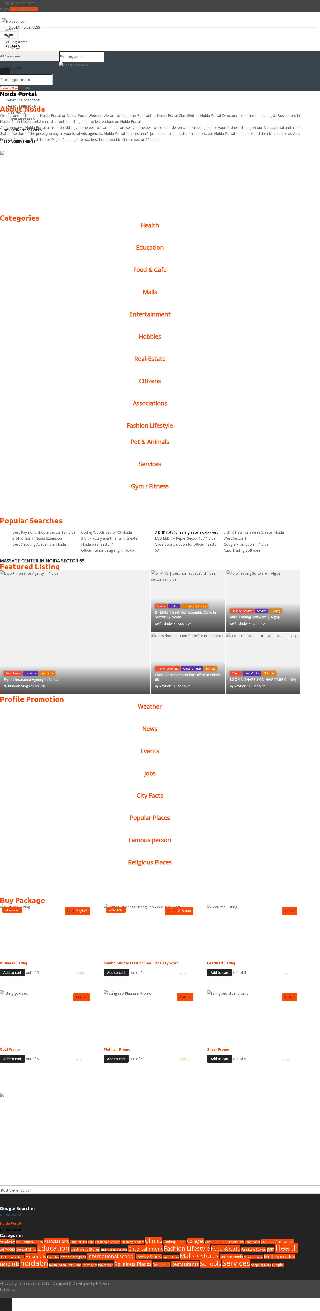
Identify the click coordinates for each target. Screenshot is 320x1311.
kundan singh (19, 686)
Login (4, 9)
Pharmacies (89, 1265)
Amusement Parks (29, 1242)
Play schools (106, 1265)
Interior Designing (167, 668)
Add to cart (13, 972)
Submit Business (24, 27)
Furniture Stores (254, 1249)
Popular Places (150, 817)
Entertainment (150, 314)
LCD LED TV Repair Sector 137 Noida (185, 538)
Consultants (13, 673)
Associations (150, 403)
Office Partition (192, 668)
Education (150, 247)
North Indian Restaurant (65, 1265)
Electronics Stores (85, 1249)
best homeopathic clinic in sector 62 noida (125, 139)
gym (270, 1249)
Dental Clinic (26, 1249)
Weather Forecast (24, 100)
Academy (7, 1241)
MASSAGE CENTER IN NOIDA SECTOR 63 (42, 561)
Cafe (91, 1242)
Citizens (150, 381)
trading (275, 611)
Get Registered (25, 9)
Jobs (150, 773)
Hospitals (36, 1256)
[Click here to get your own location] (295, 79)
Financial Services (242, 611)
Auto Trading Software (242, 550)
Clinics (161, 606)
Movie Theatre (253, 1257)
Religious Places (150, 862)
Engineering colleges (114, 1249)
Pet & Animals (150, 441)
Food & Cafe (150, 269)
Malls (150, 292)
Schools (210, 1263)
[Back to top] (6, 1304)
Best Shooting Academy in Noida (39, 544)
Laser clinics (252, 673)
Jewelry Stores (149, 1256)
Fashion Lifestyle (150, 425)
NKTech (102, 1283)
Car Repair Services (107, 1242)
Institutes (53, 1257)
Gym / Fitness (150, 486)
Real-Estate (150, 358)
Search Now (9, 88)
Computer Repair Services (224, 1242)
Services (150, 464)
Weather (150, 706)
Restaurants (185, 1264)
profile (93, 121)
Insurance (30, 673)
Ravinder (166, 623)
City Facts (150, 795)
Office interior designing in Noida (107, 550)
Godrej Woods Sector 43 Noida (106, 532)
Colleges (195, 1241)
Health (150, 225)
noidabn (269, 673)
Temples (278, 1265)
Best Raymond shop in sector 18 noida (44, 532)
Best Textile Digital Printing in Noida (60, 139)
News (150, 728)
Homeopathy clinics (194, 606)
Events (150, 751)
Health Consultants (12, 1257)
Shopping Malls (261, 1265)
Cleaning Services (133, 1242)
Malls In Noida (20, 87)
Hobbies (150, 336)
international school (111, 1256)
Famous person (150, 840)
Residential (161, 1264)
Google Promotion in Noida (246, 544)
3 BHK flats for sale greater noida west (186, 532)
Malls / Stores (199, 1255)
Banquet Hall (78, 1242)
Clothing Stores (175, 1242)
